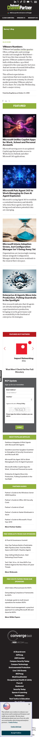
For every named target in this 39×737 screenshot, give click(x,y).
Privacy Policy (21, 403)
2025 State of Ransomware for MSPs (18, 588)
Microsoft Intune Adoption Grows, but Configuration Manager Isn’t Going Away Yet (19, 247)
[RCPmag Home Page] (19, 6)
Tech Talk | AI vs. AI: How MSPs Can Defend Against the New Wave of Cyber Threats (19, 565)
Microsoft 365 (33, 18)
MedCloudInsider (19, 677)
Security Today (19, 689)
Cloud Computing (8, 18)
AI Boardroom (19, 652)
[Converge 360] (19, 636)
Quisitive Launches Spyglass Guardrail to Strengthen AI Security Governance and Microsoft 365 (19, 452)
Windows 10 (21, 18)
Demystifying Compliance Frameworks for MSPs (19, 594)
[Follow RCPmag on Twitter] (18, 2)
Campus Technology (19, 664)
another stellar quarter (23, 49)
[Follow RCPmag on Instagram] (24, 2)
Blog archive (8, 25)
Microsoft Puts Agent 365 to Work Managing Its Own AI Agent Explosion (18, 193)
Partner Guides (20, 486)
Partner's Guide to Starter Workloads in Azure (19, 514)
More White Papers (12, 617)
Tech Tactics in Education (19, 699)
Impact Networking (19, 358)
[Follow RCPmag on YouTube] (28, 2)
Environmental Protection (19, 668)
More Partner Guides (13, 527)
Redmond (19, 686)
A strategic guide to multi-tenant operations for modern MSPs (17, 601)
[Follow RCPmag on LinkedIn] (15, 2)
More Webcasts (11, 572)
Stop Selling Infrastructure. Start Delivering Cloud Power (16, 556)
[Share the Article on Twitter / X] (9, 101)
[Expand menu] (35, 2)
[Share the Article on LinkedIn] (5, 101)
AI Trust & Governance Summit (16, 540)
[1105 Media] (19, 642)
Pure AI (19, 683)
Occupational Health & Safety (19, 680)
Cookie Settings (16, 727)
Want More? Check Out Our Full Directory (19, 371)
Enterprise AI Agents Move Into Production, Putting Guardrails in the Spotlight (19, 298)
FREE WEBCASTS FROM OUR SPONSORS (19, 534)
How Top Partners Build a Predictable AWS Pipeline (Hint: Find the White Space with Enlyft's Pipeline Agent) (18, 548)
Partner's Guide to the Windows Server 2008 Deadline (19, 494)
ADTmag (19, 655)
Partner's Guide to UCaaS (14, 507)
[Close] (29, 704)
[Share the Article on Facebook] (2, 101)
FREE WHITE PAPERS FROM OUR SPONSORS (19, 580)
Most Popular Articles (19, 437)
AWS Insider (19, 658)
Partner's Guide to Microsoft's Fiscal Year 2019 (18, 521)
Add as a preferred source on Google (21, 13)
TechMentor (19, 696)
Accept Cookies (16, 733)
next (33, 348)
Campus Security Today (19, 661)
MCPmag (19, 674)
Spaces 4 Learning (19, 693)
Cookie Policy (13, 722)
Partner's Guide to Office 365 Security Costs (19, 501)
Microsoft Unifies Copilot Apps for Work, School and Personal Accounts (19, 142)
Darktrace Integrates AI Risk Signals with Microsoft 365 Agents (18, 444)
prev (5, 348)
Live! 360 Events (19, 671)
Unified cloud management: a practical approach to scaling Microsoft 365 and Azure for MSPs (19, 610)
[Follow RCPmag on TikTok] (21, 2)
